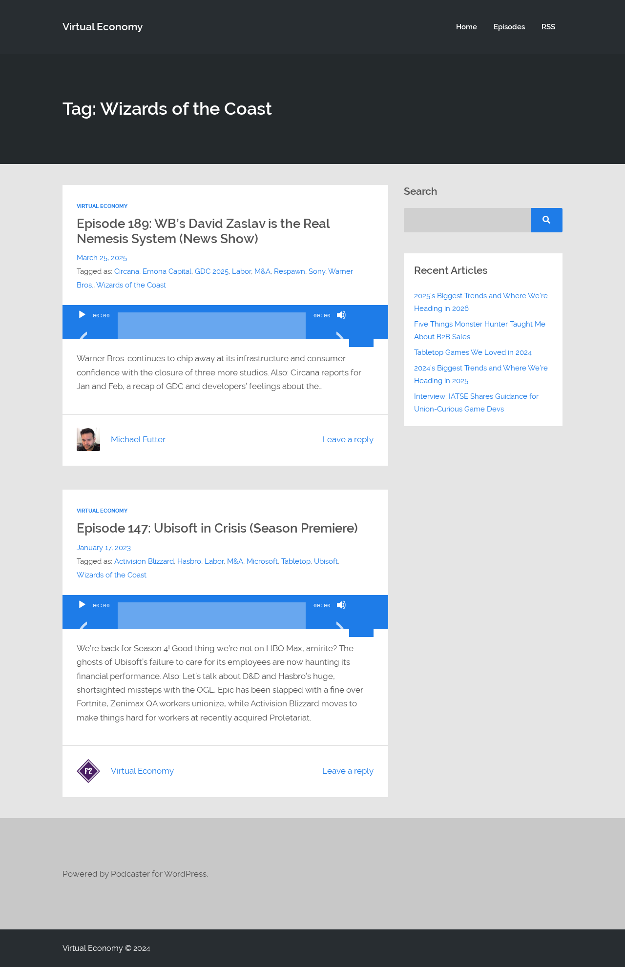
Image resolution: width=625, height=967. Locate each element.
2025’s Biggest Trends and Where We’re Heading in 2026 (481, 302)
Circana (126, 271)
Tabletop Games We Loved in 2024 (473, 352)
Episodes (509, 26)
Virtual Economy (102, 27)
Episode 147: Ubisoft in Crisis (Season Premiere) (217, 528)
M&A (262, 271)
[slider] (362, 314)
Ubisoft (326, 561)
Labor (241, 271)
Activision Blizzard (144, 561)
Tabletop (296, 561)
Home (466, 26)
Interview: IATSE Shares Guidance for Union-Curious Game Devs (476, 402)
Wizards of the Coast (131, 285)
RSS (548, 26)
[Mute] (341, 327)
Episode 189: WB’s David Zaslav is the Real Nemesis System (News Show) (203, 231)
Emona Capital (167, 271)
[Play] (82, 327)
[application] (225, 322)
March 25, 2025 (102, 257)
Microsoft (262, 561)
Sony (317, 271)
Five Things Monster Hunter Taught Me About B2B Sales (479, 330)
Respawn (289, 271)
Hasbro (189, 561)
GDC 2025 (212, 271)
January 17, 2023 (104, 547)
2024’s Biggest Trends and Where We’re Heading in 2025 (481, 374)
